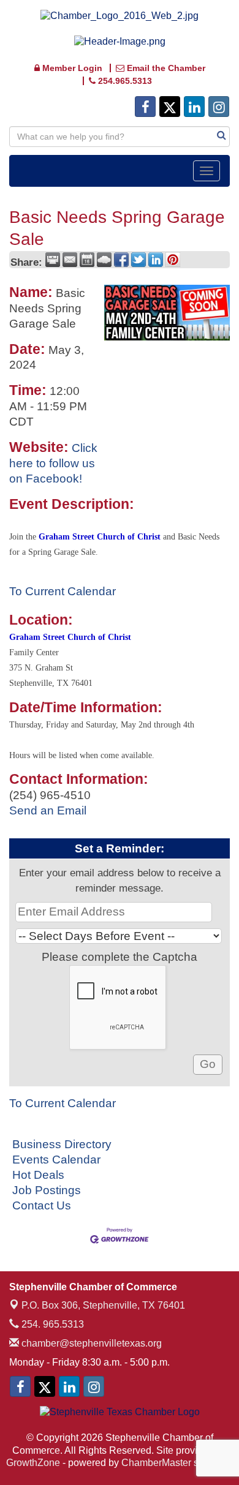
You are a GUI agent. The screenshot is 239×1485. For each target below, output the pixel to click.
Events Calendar (56, 1159)
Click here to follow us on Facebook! (53, 463)
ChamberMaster (156, 1462)
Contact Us (41, 1205)
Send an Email (47, 810)
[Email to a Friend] (70, 259)
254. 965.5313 (51, 1324)
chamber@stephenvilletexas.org (90, 1343)
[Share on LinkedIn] (155, 259)
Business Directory (62, 1144)
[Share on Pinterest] (172, 259)
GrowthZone (33, 1462)
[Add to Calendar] (87, 259)
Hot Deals (38, 1174)
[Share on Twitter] (138, 259)
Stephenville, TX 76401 (103, 1305)
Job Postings (46, 1190)
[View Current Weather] (104, 259)
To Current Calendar (62, 591)
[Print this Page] (52, 259)
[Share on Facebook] (121, 259)
